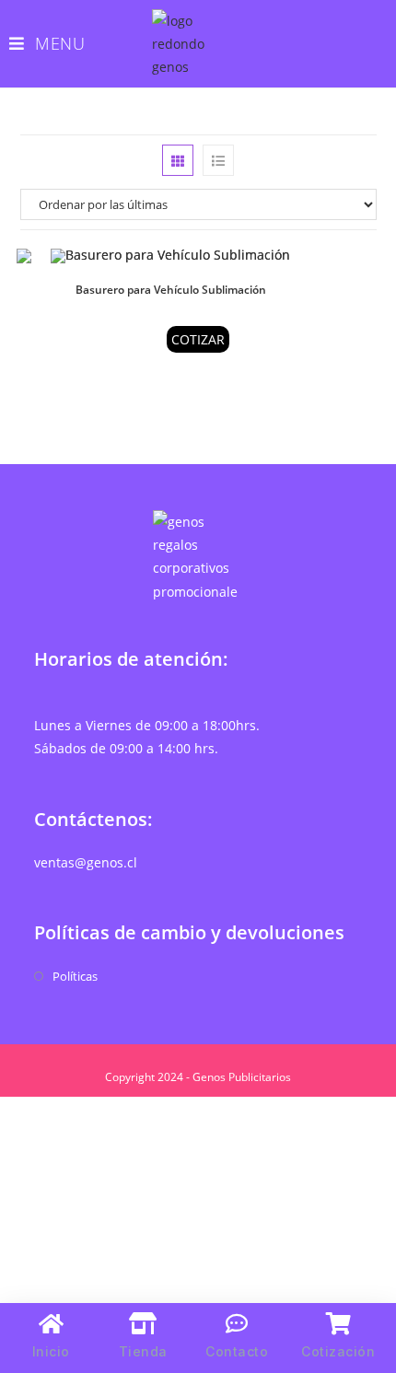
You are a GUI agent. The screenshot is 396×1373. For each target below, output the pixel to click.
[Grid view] (177, 160)
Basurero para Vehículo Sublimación (171, 289)
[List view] (218, 160)
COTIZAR (198, 339)
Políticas (75, 976)
